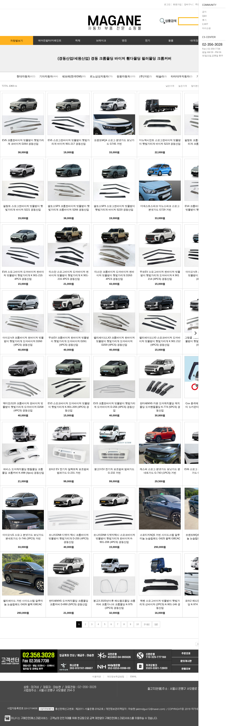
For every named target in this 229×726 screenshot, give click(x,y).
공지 (204, 12)
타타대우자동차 (180, 76)
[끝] (156, 624)
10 (137, 624)
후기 (204, 20)
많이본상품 (196, 86)
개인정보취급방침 (115, 677)
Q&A (204, 16)
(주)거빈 (144, 76)
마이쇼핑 (206, 28)
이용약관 (96, 677)
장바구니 (188, 4)
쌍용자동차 (123, 76)
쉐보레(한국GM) (72, 76)
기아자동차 (46, 76)
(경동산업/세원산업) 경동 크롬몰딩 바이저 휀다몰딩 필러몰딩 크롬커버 (114, 58)
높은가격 (182, 86)
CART (205, 24)
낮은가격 (170, 86)
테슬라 (160, 76)
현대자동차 (23, 76)
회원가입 (177, 4)
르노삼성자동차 (99, 76)
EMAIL (133, 677)
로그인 (167, 4)
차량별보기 (16, 40)
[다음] (146, 624)
